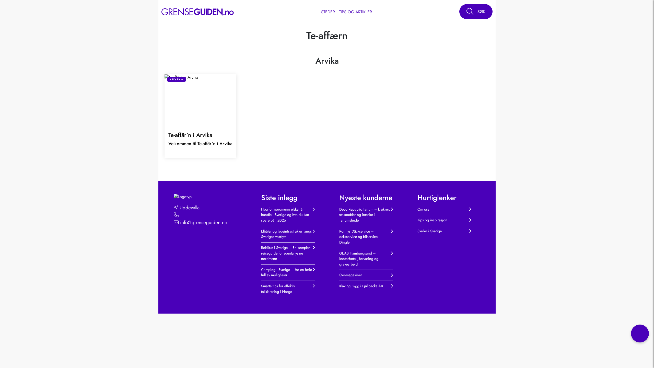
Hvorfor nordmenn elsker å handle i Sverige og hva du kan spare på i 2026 (285, 215)
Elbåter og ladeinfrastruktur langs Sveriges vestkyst (286, 234)
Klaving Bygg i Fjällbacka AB (361, 286)
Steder (328, 12)
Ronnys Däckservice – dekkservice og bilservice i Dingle (359, 237)
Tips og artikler (355, 12)
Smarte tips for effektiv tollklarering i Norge (278, 288)
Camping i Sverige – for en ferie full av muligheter (286, 272)
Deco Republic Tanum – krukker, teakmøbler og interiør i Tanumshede (364, 215)
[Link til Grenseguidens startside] (183, 196)
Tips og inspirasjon (432, 220)
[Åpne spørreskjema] (640, 333)
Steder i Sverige (429, 231)
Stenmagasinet (350, 275)
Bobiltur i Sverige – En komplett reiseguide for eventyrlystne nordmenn (285, 253)
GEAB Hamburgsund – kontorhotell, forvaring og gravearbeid (358, 259)
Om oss (423, 209)
